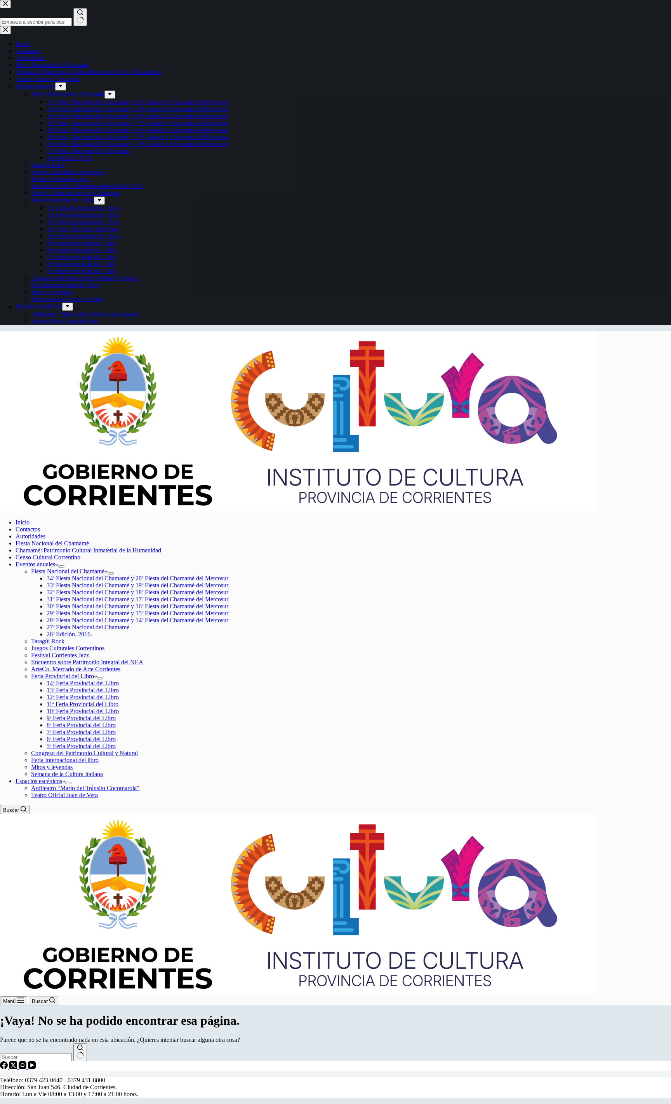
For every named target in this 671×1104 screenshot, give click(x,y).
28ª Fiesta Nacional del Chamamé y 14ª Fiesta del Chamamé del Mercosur (137, 620)
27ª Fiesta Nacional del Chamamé (88, 627)
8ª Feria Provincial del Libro (81, 725)
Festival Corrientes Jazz (60, 655)
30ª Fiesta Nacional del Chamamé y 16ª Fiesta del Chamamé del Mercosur (137, 606)
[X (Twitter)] (14, 1067)
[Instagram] (23, 1067)
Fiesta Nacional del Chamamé (52, 543)
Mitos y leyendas (52, 767)
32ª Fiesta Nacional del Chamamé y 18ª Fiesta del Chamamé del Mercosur (137, 592)
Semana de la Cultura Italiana (67, 774)
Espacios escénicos (39, 781)
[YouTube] (32, 1067)
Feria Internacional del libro (65, 760)
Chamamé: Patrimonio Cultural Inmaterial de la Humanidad (88, 550)
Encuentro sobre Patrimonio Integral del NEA (87, 662)
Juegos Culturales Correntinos (67, 648)
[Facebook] (4, 1067)
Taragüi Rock (47, 641)
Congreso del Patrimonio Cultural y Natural (84, 753)
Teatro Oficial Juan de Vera (64, 795)
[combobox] (36, 1057)
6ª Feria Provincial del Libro (81, 739)
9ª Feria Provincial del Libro (81, 718)
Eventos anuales (35, 564)
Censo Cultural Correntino (48, 557)
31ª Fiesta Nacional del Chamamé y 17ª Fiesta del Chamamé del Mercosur (137, 599)
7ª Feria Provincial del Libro (81, 732)
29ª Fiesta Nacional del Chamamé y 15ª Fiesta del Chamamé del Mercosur (137, 613)
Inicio (23, 522)
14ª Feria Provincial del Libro (83, 683)
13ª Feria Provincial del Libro (83, 690)
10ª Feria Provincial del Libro (83, 711)
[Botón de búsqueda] (80, 1052)
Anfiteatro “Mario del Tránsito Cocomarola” (85, 788)
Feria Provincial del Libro (62, 676)
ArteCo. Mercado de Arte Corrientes (75, 669)
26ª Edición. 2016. (69, 634)
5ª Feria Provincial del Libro (81, 746)
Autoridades (30, 536)
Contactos (28, 529)
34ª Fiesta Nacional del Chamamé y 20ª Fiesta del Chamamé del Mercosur (137, 578)
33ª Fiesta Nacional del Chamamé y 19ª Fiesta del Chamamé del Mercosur (137, 585)
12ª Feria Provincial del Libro (83, 697)
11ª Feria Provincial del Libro (82, 704)
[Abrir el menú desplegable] (61, 566)
